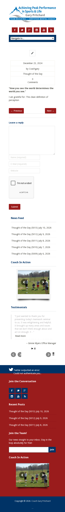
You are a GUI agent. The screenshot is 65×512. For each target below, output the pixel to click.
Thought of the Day (32, 74)
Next (51, 356)
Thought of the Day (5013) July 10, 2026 (31, 227)
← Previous (16, 110)
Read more (20, 336)
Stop (34, 349)
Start (32, 349)
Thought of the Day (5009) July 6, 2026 (30, 253)
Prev (16, 356)
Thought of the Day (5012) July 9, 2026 (30, 234)
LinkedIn (36, 29)
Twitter (22, 29)
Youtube (44, 29)
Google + (29, 29)
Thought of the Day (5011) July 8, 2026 (30, 240)
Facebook (15, 29)
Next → (50, 110)
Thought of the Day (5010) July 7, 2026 (30, 247)
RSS (51, 29)
